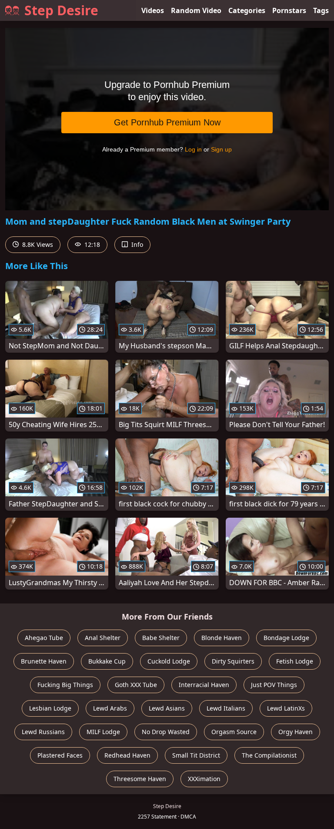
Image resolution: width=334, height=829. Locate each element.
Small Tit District (196, 755)
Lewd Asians (167, 708)
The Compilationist (269, 755)
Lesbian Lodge (50, 708)
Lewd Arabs (110, 708)
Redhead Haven (127, 755)
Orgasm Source (234, 732)
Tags (321, 10)
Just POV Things (274, 685)
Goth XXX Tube (136, 685)
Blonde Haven (221, 638)
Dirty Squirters (233, 661)
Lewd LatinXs (286, 708)
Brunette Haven (44, 661)
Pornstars (289, 10)
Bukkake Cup (107, 661)
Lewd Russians (43, 732)
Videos (152, 10)
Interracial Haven (204, 685)
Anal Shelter (102, 638)
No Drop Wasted (166, 732)
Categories (246, 10)
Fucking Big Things (65, 685)
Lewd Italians (226, 708)
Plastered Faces (60, 755)
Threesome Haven (140, 779)
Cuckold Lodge (168, 661)
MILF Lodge (103, 732)
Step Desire (61, 10)
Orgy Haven (295, 732)
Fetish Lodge (294, 661)
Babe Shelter (161, 638)
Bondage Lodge (286, 638)
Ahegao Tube (44, 638)
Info (136, 244)
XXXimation (204, 779)
